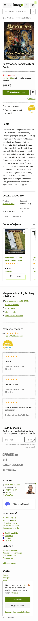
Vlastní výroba (10, 312)
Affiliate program (9, 563)
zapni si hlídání (8, 78)
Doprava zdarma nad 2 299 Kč (17, 301)
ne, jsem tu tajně (17, 606)
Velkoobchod (8, 558)
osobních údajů (30, 447)
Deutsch (8, 541)
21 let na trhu (10, 308)
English (8, 538)
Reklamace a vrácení (11, 525)
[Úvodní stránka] (4, 18)
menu (9, 5)
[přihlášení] (26, 5)
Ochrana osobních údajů (12, 553)
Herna (5, 580)
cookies (24, 585)
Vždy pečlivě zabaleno (14, 316)
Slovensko (9, 535)
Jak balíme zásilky (10, 523)
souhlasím (18, 599)
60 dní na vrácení (12, 304)
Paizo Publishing (25, 18)
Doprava (6, 520)
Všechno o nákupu (10, 518)
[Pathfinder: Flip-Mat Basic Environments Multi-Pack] (15, 255)
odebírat (28, 440)
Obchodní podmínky (11, 550)
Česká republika (11, 533)
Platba (13, 520)
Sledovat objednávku (11, 528)
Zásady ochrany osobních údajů (17, 612)
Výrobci (10, 18)
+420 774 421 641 (12, 485)
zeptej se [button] (31, 98)
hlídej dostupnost (17, 92)
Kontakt (6, 575)
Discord (8, 492)
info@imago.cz (11, 490)
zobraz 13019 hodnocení (13, 336)
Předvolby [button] (16, 593)
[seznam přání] (32, 92)
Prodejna (6, 578)
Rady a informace (9, 555)
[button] (19, 124)
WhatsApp (9, 495)
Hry (16, 18)
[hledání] (32, 11)
